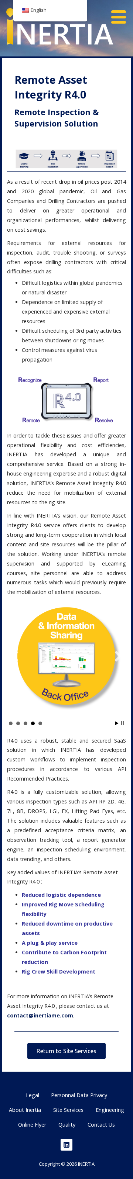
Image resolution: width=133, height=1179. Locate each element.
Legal (32, 1095)
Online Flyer (32, 1124)
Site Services (68, 1109)
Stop (122, 723)
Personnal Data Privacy (79, 1095)
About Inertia (25, 1109)
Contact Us (101, 1124)
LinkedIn (66, 1145)
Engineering (110, 1109)
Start (117, 723)
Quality (66, 1124)
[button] (121, 13)
